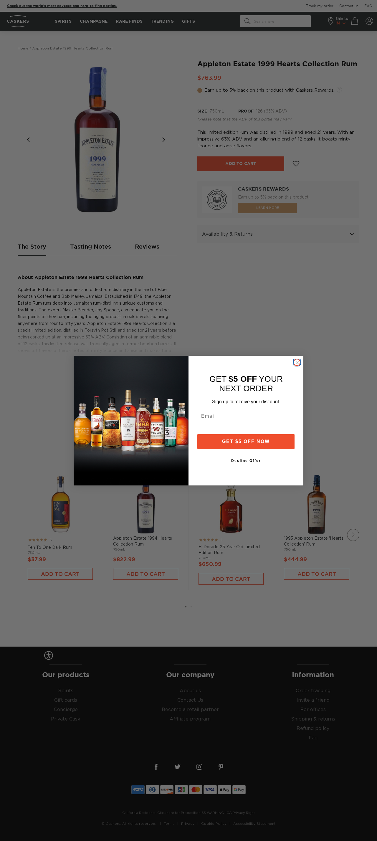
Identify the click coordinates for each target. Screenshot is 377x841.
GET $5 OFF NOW (246, 441)
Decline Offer (246, 461)
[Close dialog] (296, 362)
